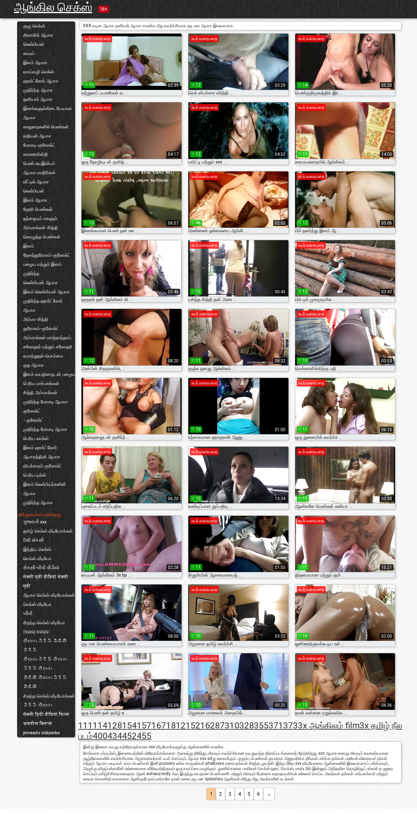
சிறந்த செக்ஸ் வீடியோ (44, 622)
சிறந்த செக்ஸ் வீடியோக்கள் (49, 696)
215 (188, 726)
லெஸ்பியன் (33, 44)
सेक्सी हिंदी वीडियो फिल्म (46, 714)
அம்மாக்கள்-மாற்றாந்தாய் (47, 337)
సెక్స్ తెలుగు (37, 705)
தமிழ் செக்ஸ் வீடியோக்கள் (48, 531)
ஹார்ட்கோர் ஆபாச (41, 81)
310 (232, 726)
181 (173, 726)
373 (290, 726)
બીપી (27, 613)
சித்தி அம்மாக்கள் (40, 392)
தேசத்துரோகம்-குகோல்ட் (47, 255)
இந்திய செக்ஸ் (37, 549)
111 (85, 726)
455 (144, 736)
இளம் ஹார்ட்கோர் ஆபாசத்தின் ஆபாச (41, 452)
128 (114, 726)
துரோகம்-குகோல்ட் (41, 328)
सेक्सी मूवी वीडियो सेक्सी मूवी (45, 581)
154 (129, 726)
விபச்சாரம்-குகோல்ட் (42, 466)
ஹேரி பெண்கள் (38, 209)
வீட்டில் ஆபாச (36, 182)
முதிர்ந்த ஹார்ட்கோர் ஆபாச (43, 305)
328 (246, 726)
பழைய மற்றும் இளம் (42, 264)
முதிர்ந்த (31, 273)
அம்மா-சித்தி (35, 319)
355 (261, 726)
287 (217, 726)
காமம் (28, 53)
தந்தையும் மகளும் (40, 218)
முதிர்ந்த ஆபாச (38, 90)
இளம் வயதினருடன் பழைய (49, 374)
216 (202, 726)
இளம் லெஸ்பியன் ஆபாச (46, 292)
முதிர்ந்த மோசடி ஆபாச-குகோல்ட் (46, 406)
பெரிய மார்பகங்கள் (41, 383)
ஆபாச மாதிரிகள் (39, 172)
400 (100, 736)
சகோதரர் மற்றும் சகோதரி (47, 347)
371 (276, 726)
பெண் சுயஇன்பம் (39, 163)
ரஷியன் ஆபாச (37, 136)
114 (100, 726)
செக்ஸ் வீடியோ (37, 558)
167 (158, 726)
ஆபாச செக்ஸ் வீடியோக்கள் (49, 595)
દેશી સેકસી (33, 540)
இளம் (28, 246)
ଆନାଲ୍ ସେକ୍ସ (36, 632)
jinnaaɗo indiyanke (41, 732)
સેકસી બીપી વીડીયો (41, 567)
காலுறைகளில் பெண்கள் (46, 127)
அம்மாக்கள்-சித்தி (40, 227)
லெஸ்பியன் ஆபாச (40, 282)
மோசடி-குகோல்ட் (39, 145)
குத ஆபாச (33, 365)
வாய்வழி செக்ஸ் (38, 72)
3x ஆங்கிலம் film (329, 726)
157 (144, 726)
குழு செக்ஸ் (34, 26)
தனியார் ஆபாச (38, 99)
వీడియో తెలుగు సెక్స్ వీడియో (45, 682)
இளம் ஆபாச (35, 62)
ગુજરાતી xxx (34, 522)
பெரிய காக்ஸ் (36, 438)
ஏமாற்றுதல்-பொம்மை (43, 356)
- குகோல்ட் (33, 420)
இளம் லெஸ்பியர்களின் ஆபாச (44, 489)
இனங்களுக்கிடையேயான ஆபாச (47, 113)
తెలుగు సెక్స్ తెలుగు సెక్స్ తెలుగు (45, 664)
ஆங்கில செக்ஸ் (53, 7)
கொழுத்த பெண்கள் (41, 237)
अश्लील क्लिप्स (37, 723)
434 (114, 736)
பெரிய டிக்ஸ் (34, 475)
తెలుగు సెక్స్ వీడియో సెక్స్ (45, 645)
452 (129, 736)
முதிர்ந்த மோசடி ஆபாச (45, 429)
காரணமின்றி (35, 154)
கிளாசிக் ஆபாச (38, 35)
